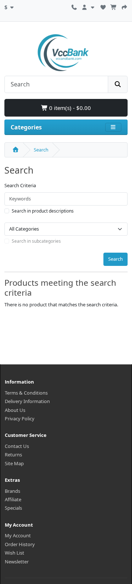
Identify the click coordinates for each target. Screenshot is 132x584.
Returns (13, 454)
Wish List (14, 552)
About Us (15, 410)
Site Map (14, 463)
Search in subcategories (36, 241)
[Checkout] (124, 6)
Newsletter (17, 561)
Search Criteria (20, 185)
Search (41, 149)
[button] (9, 6)
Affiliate (13, 499)
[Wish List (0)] (103, 6)
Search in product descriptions (43, 211)
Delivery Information (27, 401)
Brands (12, 491)
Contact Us (17, 446)
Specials (13, 508)
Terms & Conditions (26, 392)
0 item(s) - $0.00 (69, 107)
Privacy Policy (19, 418)
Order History (20, 544)
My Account (18, 535)
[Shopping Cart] (113, 6)
